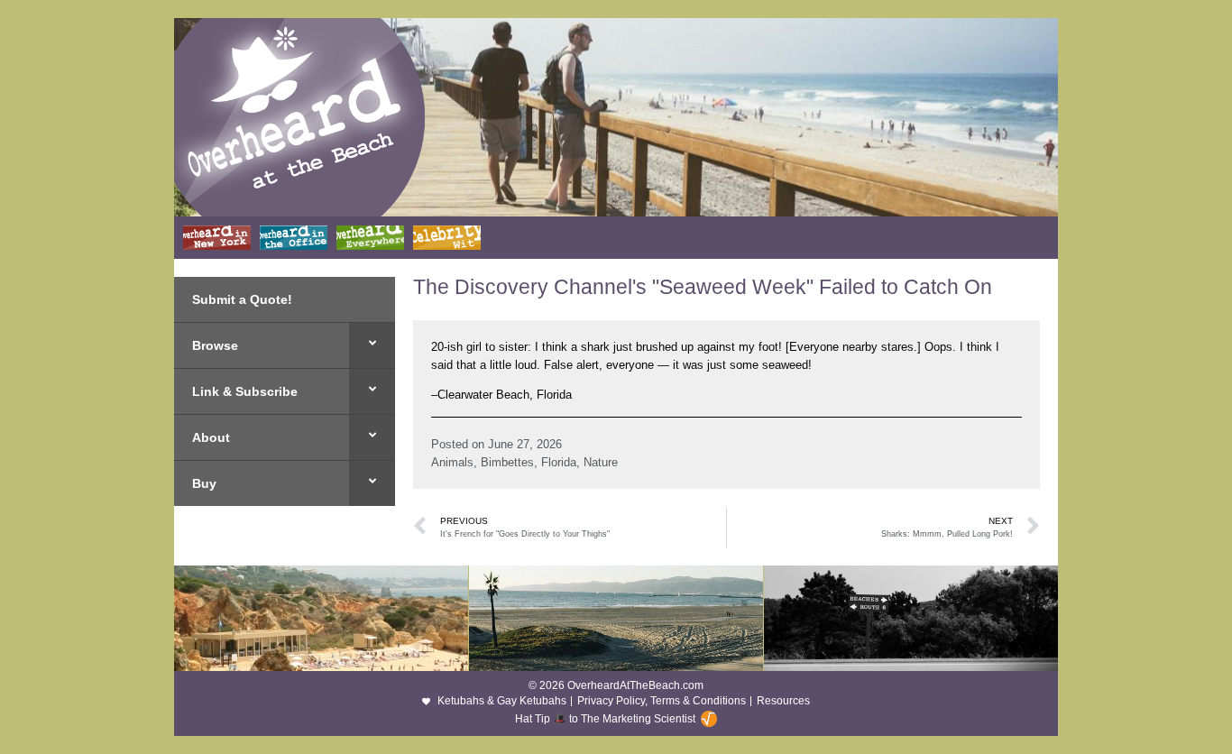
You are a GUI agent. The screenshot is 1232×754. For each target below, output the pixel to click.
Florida (558, 462)
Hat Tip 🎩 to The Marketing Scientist (605, 719)
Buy (204, 483)
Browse (215, 345)
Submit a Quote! (242, 299)
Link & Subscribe (245, 391)
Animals (452, 462)
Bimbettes (507, 462)
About (211, 437)
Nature (601, 462)
